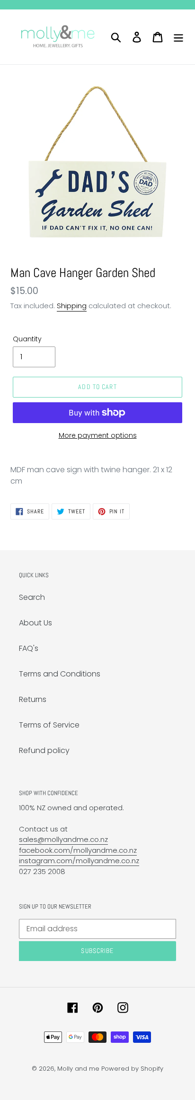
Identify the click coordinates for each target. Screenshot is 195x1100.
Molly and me (78, 1068)
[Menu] (178, 36)
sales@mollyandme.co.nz (63, 839)
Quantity (27, 339)
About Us (35, 622)
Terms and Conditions (59, 673)
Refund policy (44, 750)
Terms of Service (49, 724)
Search (32, 597)
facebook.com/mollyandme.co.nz (78, 850)
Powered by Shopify (132, 1068)
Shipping (72, 306)
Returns (32, 699)
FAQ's (28, 648)
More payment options (98, 435)
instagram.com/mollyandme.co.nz (79, 861)
